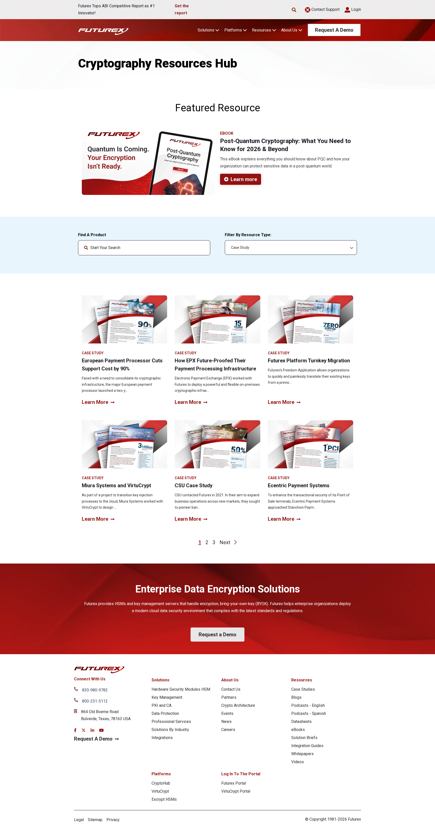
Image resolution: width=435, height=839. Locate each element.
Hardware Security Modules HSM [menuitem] (181, 689)
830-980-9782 (95, 690)
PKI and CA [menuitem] (161, 705)
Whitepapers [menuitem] (302, 753)
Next (225, 542)
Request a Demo (217, 635)
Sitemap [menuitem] (95, 819)
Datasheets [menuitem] (301, 721)
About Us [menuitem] (230, 680)
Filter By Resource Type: (248, 234)
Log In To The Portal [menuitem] (240, 774)
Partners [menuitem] (228, 697)
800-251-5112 (95, 701)
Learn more (244, 179)
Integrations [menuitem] (162, 737)
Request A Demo (334, 30)
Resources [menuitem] (301, 680)
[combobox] (144, 247)
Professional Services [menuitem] (171, 721)
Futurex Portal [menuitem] (233, 783)
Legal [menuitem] (79, 819)
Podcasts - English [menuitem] (308, 705)
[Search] (202, 248)
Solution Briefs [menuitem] (304, 737)
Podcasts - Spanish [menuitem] (308, 713)
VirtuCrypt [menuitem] (160, 791)
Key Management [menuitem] (167, 697)
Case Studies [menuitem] (303, 689)
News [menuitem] (226, 721)
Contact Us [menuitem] (230, 689)
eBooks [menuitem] (298, 729)
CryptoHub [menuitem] (161, 783)
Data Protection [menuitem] (165, 713)
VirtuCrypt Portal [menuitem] (235, 791)
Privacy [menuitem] (113, 819)
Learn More (95, 402)
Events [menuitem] (227, 713)
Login (355, 9)
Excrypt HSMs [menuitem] (164, 799)
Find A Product (92, 234)
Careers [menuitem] (228, 729)
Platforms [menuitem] (161, 774)
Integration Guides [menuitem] (307, 745)
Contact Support (325, 9)
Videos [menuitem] (297, 761)
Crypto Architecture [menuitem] (238, 705)
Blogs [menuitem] (296, 697)
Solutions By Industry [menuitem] (170, 729)
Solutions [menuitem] (160, 680)
